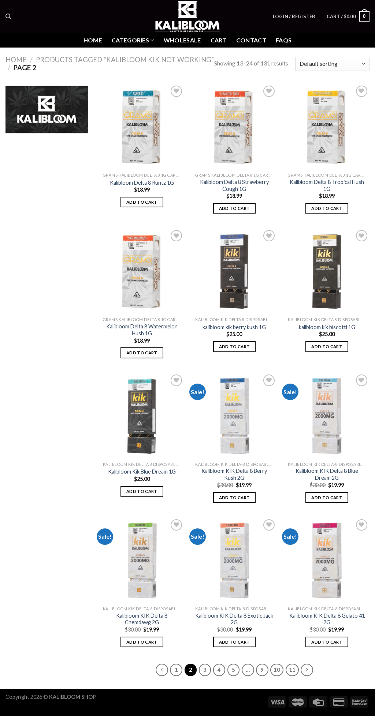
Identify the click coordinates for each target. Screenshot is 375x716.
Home (92, 40)
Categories (130, 40)
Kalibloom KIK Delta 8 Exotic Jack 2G (234, 619)
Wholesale (182, 40)
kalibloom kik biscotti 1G (327, 327)
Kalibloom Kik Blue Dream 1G (142, 471)
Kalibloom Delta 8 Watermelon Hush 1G (142, 329)
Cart (219, 40)
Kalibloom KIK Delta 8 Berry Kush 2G (234, 474)
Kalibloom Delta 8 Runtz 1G (142, 183)
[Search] (8, 16)
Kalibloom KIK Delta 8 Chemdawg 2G (141, 619)
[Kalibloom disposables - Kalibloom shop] (187, 16)
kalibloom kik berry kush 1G (234, 327)
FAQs (284, 40)
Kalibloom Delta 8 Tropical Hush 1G (327, 185)
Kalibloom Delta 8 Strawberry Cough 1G (234, 185)
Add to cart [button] (141, 202)
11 (292, 669)
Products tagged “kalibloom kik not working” (125, 60)
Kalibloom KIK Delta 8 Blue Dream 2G (327, 474)
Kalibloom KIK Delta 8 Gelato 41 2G (327, 619)
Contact (251, 40)
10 (277, 669)
